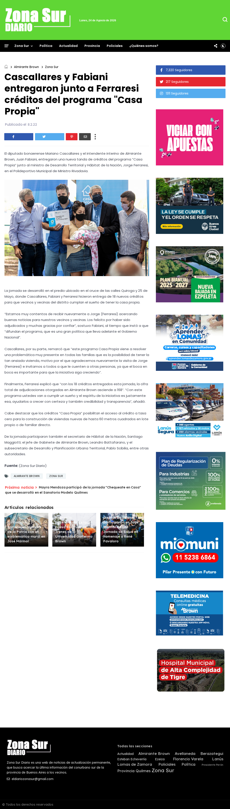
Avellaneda (185, 753)
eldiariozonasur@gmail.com (32, 779)
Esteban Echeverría (131, 759)
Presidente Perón (212, 764)
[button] (223, 46)
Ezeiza (160, 759)
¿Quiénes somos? (143, 46)
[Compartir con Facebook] (18, 136)
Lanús (217, 759)
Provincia (92, 46)
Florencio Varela (188, 759)
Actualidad (68, 46)
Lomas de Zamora (134, 764)
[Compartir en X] (49, 136)
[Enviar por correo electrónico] (85, 136)
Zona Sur (21, 46)
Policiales (115, 46)
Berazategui (211, 753)
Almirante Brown (26, 67)
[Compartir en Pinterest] (71, 136)
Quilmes (143, 771)
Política (46, 46)
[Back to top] (219, 798)
